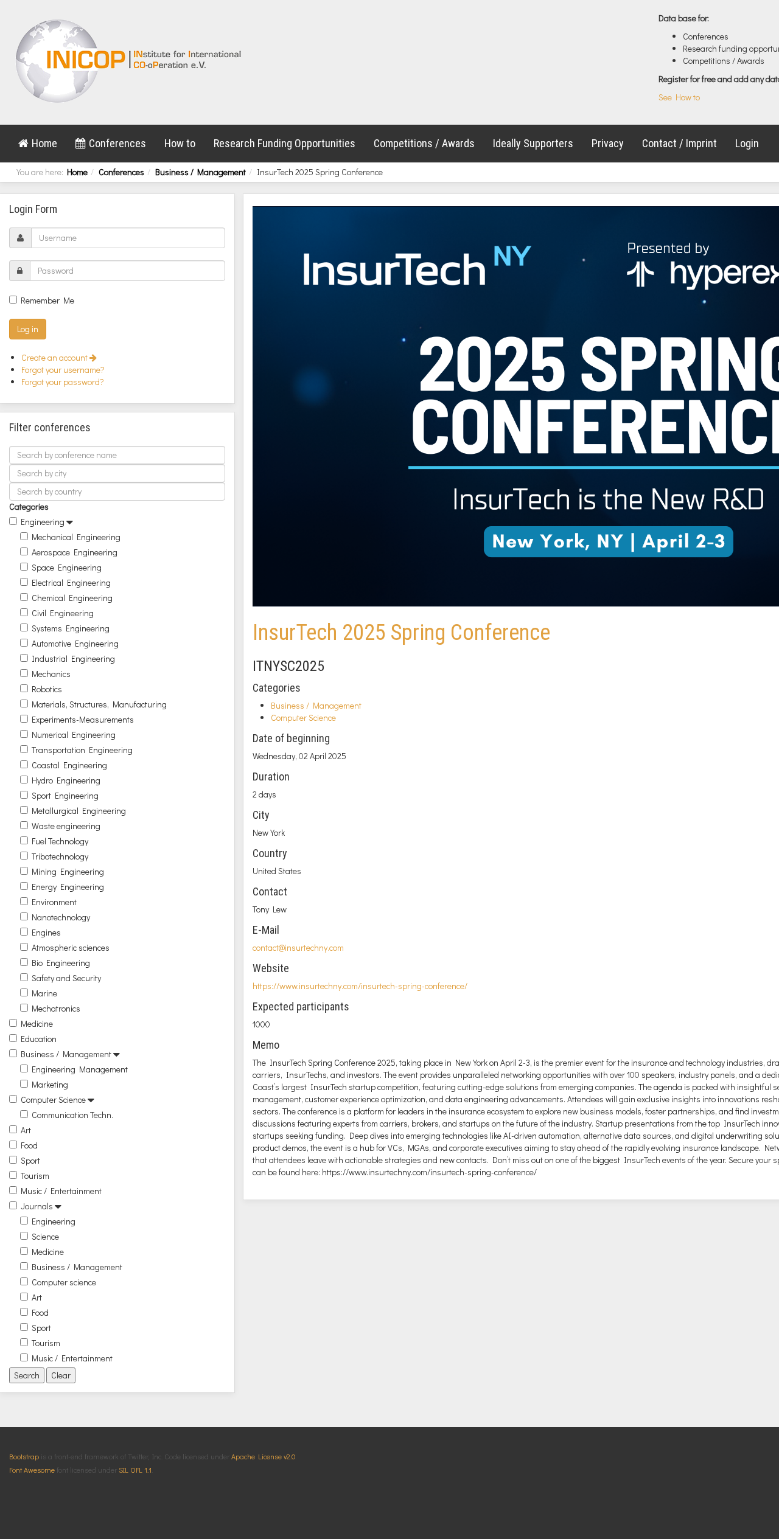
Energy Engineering (68, 886)
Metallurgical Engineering (79, 810)
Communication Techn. (72, 1114)
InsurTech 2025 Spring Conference (401, 632)
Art (26, 1130)
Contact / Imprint (679, 143)
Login (747, 143)
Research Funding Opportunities (284, 143)
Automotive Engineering (75, 643)
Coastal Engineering (69, 765)
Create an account (55, 357)
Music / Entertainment (61, 1191)
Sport (30, 1160)
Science (45, 1236)
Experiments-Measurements (83, 719)
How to (179, 143)
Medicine (37, 1023)
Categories (29, 506)
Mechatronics (56, 1008)
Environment (54, 902)
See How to (679, 97)
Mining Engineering (68, 871)
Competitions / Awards (424, 143)
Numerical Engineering (74, 734)
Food (29, 1145)
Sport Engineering (65, 795)
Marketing (50, 1084)
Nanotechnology (61, 917)
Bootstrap (24, 1456)
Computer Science (53, 1099)
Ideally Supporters (533, 143)
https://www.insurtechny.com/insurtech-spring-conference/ (360, 986)
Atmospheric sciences (71, 947)
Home (44, 143)
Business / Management (200, 172)
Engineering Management (80, 1069)
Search (27, 1375)
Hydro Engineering (66, 780)
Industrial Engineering (73, 658)
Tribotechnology (60, 856)
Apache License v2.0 (263, 1456)
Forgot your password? (62, 381)
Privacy (608, 143)
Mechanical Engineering (76, 537)
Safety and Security (66, 978)
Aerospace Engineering (74, 552)
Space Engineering (67, 567)
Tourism (35, 1175)
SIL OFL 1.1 (135, 1470)
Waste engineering (66, 826)
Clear (61, 1375)
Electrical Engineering (71, 582)
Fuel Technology (60, 841)
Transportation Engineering (82, 750)
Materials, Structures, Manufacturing (99, 704)
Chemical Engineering (72, 597)
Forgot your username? (63, 369)
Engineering (43, 521)
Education (39, 1038)
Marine (44, 993)
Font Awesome (32, 1470)
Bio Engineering (61, 962)
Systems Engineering (71, 628)
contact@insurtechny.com (298, 947)
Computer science (64, 1282)
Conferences (117, 143)
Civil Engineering (63, 613)
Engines (46, 932)
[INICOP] (129, 60)
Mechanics (51, 673)
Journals (37, 1206)
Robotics (47, 689)
